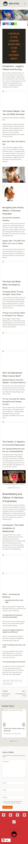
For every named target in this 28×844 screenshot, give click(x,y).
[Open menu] (24, 3)
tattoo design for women (16, 680)
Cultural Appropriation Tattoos (21, 694)
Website (5, 797)
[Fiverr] (24, 815)
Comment (6, 761)
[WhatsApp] (14, 822)
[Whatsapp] (15, 23)
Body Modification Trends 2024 (6, 694)
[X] (12, 23)
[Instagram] (6, 23)
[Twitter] (9, 23)
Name (5, 783)
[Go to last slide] (4, 724)
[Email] (17, 815)
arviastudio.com (8, 733)
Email (5, 790)
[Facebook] (4, 23)
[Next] (23, 724)
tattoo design (6, 680)
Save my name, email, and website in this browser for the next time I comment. (13, 802)
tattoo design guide (7, 684)
